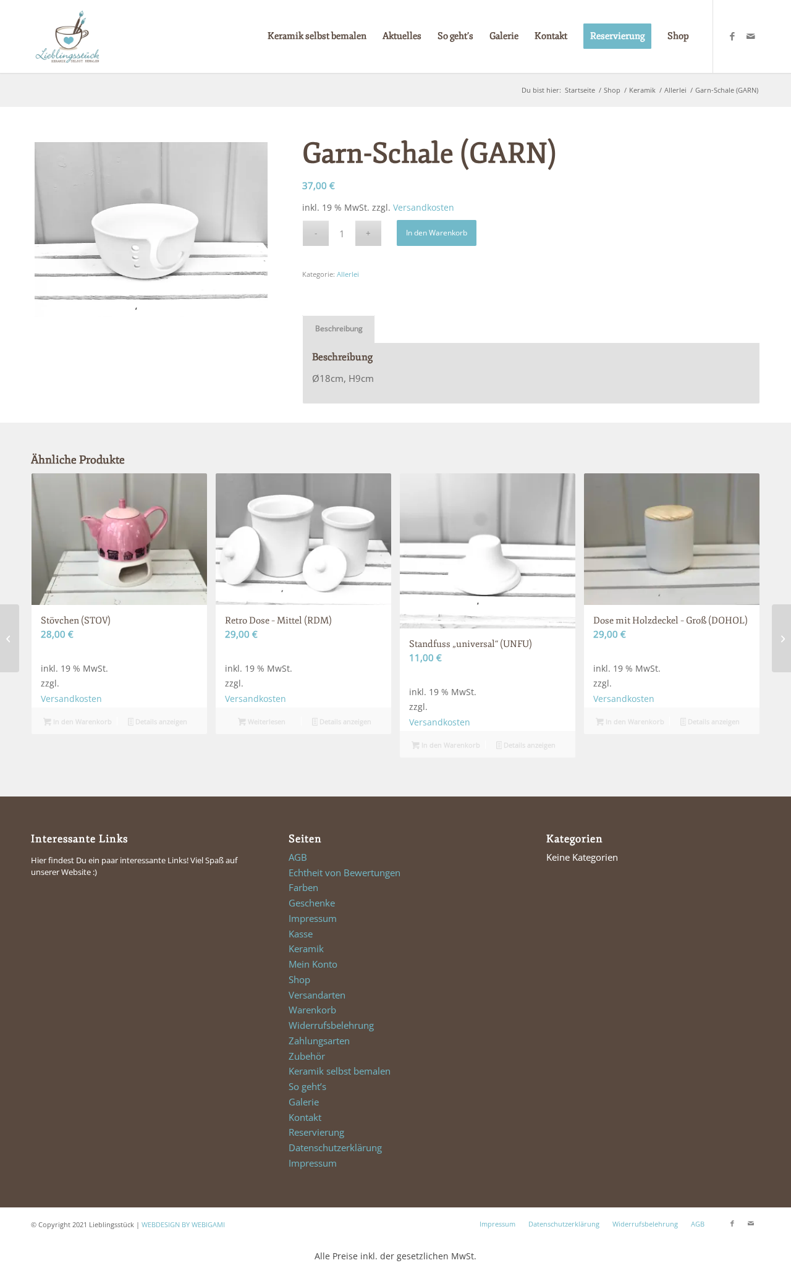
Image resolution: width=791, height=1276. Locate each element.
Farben (303, 887)
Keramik (306, 948)
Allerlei (348, 274)
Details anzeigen (160, 721)
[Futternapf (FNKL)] (9, 638)
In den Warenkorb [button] (81, 721)
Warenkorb (312, 1009)
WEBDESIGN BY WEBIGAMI (183, 1224)
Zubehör (307, 1056)
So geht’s (307, 1086)
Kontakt (305, 1117)
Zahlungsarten (319, 1040)
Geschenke (312, 903)
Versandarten (317, 995)
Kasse (301, 933)
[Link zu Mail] (751, 36)
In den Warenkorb (436, 232)
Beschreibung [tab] (339, 328)
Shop (299, 979)
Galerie (304, 1102)
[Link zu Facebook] (732, 36)
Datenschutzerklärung (335, 1147)
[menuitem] (317, 36)
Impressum (313, 918)
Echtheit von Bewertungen (344, 872)
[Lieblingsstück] (67, 36)
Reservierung (316, 1132)
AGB (298, 857)
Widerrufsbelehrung (331, 1025)
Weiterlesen (266, 721)
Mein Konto (313, 964)
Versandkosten (423, 207)
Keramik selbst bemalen (340, 1071)
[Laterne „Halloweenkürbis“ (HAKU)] (781, 638)
